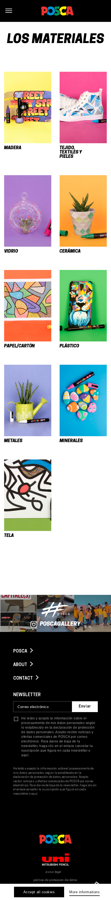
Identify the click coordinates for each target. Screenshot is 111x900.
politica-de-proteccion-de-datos (55, 880)
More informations (84, 892)
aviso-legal (53, 872)
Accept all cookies (39, 892)
